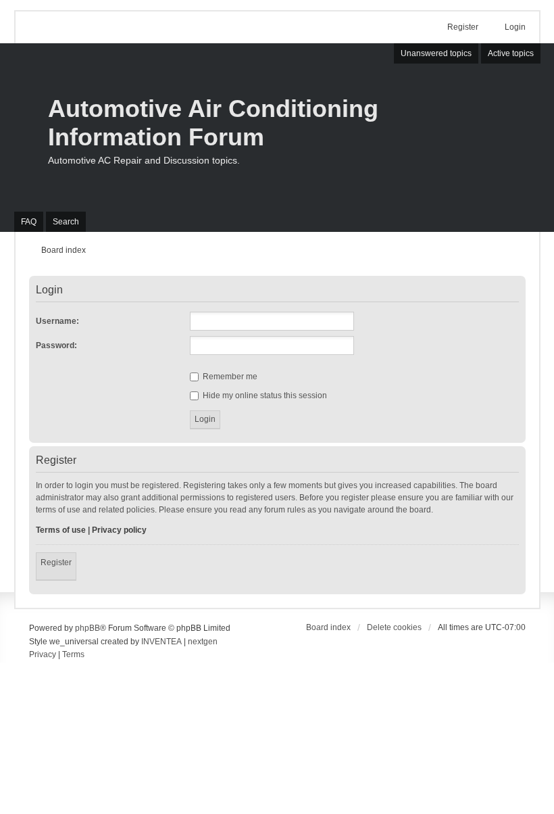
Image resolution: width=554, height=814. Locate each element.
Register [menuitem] (462, 27)
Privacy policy (119, 530)
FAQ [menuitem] (28, 221)
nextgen (203, 641)
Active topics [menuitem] (511, 53)
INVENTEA (161, 641)
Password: (56, 345)
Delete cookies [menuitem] (394, 627)
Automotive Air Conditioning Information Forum (213, 123)
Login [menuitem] (515, 27)
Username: (57, 321)
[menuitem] (42, 655)
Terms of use (61, 530)
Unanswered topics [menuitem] (436, 53)
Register (56, 562)
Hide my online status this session (264, 395)
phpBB (87, 628)
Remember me (229, 376)
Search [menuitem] (66, 221)
